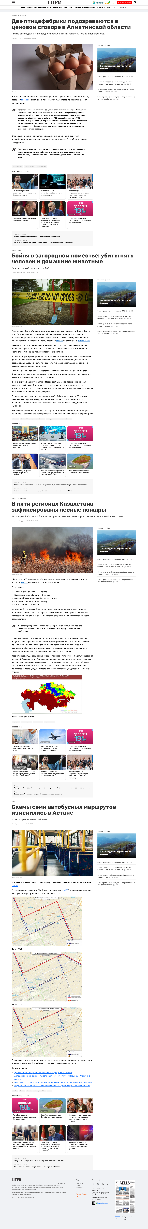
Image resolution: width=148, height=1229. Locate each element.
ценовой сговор (30, 166)
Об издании (79, 1183)
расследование (17, 166)
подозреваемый (52, 419)
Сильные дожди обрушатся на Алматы (115, 67)
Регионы (85, 7)
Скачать (117, 1216)
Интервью (54, 7)
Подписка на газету (124, 3)
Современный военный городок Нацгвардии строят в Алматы (38, 794)
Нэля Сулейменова (18, 824)
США (22, 419)
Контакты (79, 1192)
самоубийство (39, 419)
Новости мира (43, 7)
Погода (101, 63)
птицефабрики (41, 166)
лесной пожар (49, 722)
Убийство (15, 419)
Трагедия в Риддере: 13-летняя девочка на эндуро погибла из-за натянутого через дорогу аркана (52, 788)
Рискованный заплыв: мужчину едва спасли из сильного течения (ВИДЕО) (43, 491)
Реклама (78, 1185)
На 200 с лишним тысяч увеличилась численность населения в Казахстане (43, 242)
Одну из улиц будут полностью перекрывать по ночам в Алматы (39, 1161)
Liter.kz (24, 100)
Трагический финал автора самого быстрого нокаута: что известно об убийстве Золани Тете (50, 485)
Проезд (29, 1091)
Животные (29, 419)
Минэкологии (38, 722)
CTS (66, 890)
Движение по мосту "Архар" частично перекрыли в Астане (43, 1072)
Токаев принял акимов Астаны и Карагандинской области (37, 236)
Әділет (92, 7)
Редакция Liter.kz (17, 38)
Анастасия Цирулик (18, 272)
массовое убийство (65, 419)
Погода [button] (122, 7)
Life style (63, 7)
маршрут (37, 1091)
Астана (22, 1091)
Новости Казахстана (29, 7)
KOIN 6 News (84, 341)
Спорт (70, 7)
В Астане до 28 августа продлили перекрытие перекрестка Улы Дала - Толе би (53, 1082)
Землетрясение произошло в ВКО (111, 76)
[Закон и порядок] (99, 2)
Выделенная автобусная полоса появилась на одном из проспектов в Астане (52, 1085)
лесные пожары (26, 722)
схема (49, 1091)
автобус (15, 1091)
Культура (77, 7)
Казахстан (16, 722)
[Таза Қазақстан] (111, 2)
